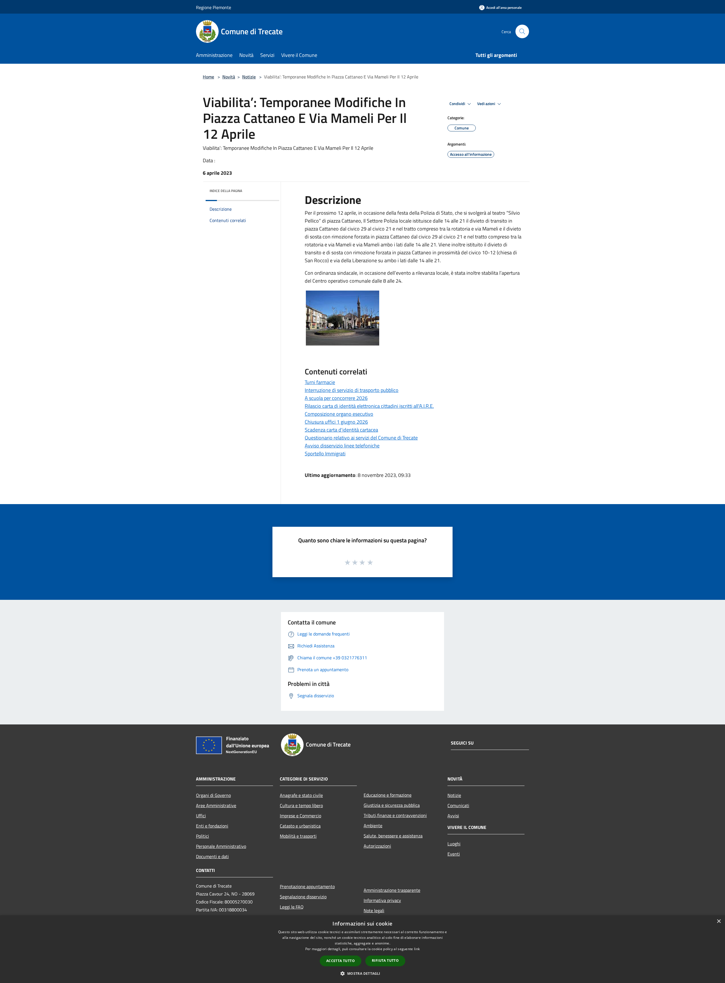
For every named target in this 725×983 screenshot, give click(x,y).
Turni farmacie (320, 382)
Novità (228, 76)
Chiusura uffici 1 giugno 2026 (336, 422)
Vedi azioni (486, 104)
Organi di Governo (213, 795)
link (417, 948)
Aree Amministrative (216, 805)
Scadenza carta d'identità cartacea (341, 430)
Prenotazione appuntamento (307, 886)
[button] (362, 973)
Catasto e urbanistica (300, 825)
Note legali (374, 910)
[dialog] (362, 949)
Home (208, 76)
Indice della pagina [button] (226, 190)
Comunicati (458, 805)
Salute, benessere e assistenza (393, 835)
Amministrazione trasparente (392, 890)
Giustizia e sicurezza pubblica (392, 805)
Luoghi (453, 843)
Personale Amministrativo (221, 846)
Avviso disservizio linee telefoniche (342, 445)
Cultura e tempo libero (301, 805)
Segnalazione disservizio (303, 896)
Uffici (201, 815)
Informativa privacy (382, 900)
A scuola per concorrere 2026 (336, 398)
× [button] (719, 921)
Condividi (457, 104)
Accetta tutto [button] (340, 960)
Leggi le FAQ (292, 906)
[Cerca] (522, 31)
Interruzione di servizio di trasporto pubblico (351, 390)
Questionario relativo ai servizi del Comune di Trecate (361, 438)
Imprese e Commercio (300, 815)
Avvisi (453, 815)
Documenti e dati (212, 856)
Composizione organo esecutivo (339, 414)
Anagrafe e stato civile (301, 795)
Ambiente (373, 825)
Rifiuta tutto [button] (385, 960)
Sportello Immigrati (325, 453)
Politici (202, 836)
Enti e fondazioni (212, 825)
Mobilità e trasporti (298, 836)
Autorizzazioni (377, 846)
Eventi (453, 853)
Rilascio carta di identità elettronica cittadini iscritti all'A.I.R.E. (369, 406)
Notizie (249, 76)
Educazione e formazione (387, 795)
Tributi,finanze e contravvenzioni (395, 815)
